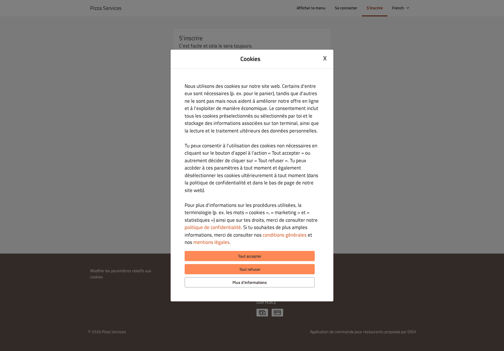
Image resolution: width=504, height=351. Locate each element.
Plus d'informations (249, 282)
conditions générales (285, 235)
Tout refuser (249, 269)
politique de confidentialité (213, 227)
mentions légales (211, 242)
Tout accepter (249, 256)
